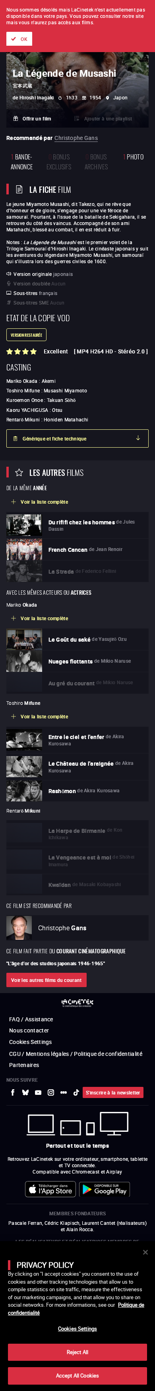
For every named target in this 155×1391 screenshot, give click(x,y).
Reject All (77, 1352)
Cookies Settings (77, 1328)
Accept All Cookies (77, 1375)
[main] (77, 1316)
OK (24, 39)
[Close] (145, 1252)
